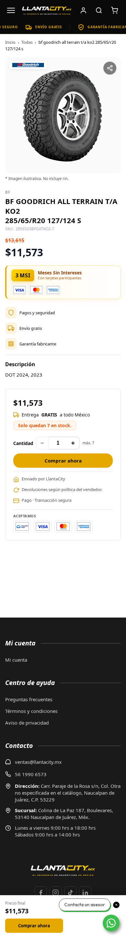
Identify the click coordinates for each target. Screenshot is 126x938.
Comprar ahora (63, 460)
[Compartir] (110, 68)
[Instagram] (55, 892)
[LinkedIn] (85, 892)
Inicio (10, 42)
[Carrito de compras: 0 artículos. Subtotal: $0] (114, 10)
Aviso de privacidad (27, 722)
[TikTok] (70, 892)
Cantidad (23, 443)
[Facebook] (41, 892)
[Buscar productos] (98, 10)
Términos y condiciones (31, 711)
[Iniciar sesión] (83, 10)
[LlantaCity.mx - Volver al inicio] (47, 10)
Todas (27, 42)
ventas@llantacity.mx (38, 762)
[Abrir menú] (11, 10)
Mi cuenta (16, 659)
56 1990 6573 (31, 774)
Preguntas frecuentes (28, 699)
